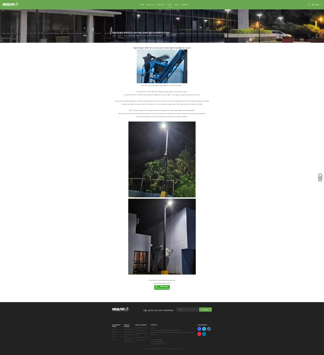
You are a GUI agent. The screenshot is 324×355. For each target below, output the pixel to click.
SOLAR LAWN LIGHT (129, 332)
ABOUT (114, 334)
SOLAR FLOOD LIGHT (129, 329)
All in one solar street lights (150, 85)
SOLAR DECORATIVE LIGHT (141, 328)
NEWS (177, 5)
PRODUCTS (161, 5)
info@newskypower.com (160, 343)
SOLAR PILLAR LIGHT (129, 339)
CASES (169, 5)
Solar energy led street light (163, 92)
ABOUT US (150, 5)
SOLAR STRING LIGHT (140, 330)
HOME (142, 5)
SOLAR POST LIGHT (128, 341)
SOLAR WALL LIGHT (140, 340)
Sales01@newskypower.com (167, 280)
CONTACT (185, 5)
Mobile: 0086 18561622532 (162, 283)
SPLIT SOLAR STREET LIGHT (142, 337)
